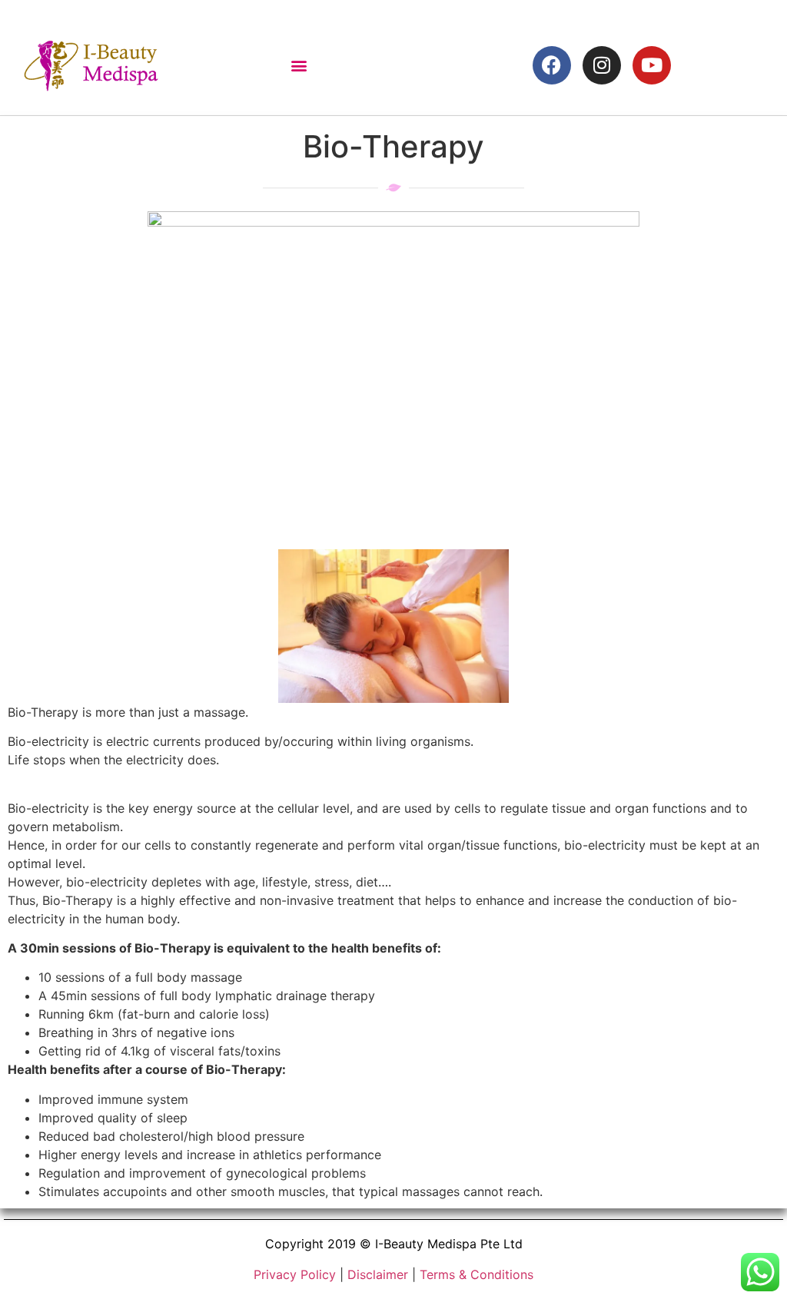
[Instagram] (602, 65)
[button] (298, 65)
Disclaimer (377, 1274)
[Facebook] (552, 65)
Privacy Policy (295, 1274)
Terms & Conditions (476, 1274)
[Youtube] (652, 65)
